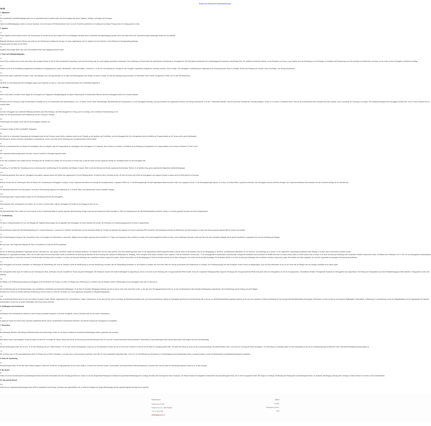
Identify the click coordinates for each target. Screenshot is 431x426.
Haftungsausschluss (272, 407)
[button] (228, 4)
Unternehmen (220, 4)
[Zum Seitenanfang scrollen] (0, 424)
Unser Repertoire (209, 4)
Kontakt (228, 4)
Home (201, 4)
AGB (277, 411)
